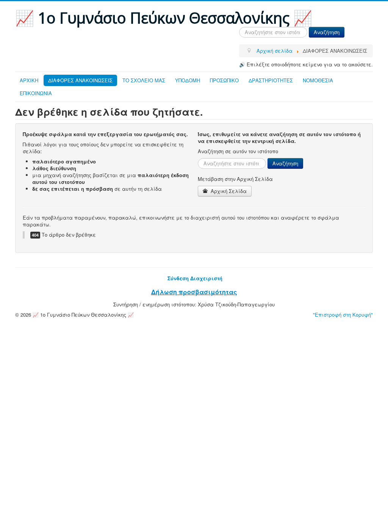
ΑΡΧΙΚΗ (29, 80)
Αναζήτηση (327, 32)
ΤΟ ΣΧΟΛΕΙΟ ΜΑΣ (143, 80)
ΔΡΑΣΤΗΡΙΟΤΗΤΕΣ (271, 80)
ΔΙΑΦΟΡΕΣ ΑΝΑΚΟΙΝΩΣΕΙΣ (80, 80)
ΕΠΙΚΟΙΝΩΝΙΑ (36, 93)
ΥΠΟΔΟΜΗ (187, 80)
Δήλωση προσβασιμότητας (194, 291)
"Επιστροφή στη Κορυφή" (343, 314)
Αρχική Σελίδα (228, 191)
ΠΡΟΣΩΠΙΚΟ (224, 80)
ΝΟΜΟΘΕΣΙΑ (318, 80)
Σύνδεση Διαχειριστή (194, 278)
